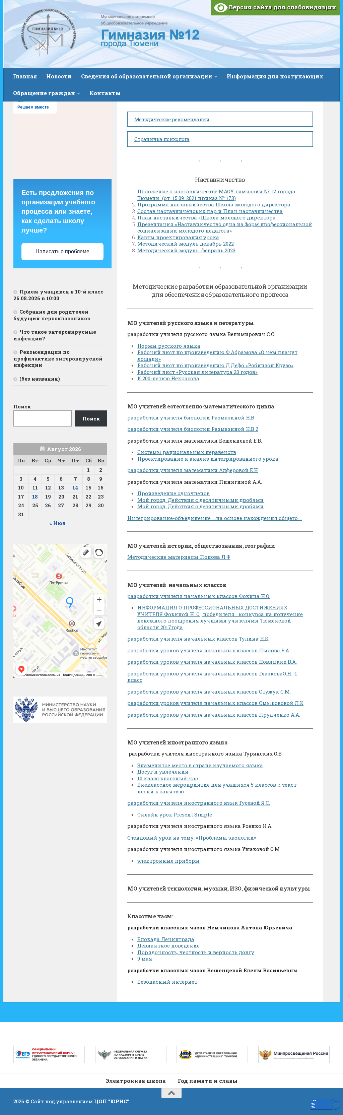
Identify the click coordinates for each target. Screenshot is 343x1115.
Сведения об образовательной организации (146, 76)
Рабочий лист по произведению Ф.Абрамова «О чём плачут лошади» (217, 355)
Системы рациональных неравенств (186, 452)
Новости (59, 76)
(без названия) (39, 378)
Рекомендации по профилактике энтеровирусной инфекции (57, 358)
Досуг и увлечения (162, 771)
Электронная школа (136, 1080)
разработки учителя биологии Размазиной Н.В (190, 417)
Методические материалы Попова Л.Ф (178, 556)
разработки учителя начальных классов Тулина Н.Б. (198, 638)
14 (75, 487)
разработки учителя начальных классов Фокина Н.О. (198, 596)
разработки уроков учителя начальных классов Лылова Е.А (208, 650)
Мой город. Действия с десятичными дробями (200, 500)
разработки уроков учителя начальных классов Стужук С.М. (209, 691)
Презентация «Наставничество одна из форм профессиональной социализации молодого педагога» (224, 227)
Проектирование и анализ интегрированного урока (207, 458)
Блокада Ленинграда (165, 939)
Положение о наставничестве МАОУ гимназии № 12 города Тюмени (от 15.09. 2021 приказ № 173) (216, 194)
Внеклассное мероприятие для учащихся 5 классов (206, 784)
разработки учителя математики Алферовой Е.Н (192, 470)
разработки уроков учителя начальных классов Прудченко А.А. (213, 714)
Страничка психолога (162, 139)
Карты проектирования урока (178, 237)
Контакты (105, 92)
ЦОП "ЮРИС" (111, 1101)
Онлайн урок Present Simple (174, 814)
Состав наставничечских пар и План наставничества (210, 211)
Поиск (22, 406)
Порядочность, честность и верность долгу (195, 952)
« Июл (58, 523)
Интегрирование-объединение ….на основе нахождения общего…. (214, 518)
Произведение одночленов (173, 493)
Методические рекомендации (172, 119)
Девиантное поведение (168, 945)
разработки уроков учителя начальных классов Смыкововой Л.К (215, 703)
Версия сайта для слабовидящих (281, 7)
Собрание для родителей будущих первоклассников (51, 315)
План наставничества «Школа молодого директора (206, 217)
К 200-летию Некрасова (168, 378)
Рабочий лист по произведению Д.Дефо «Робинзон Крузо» (215, 365)
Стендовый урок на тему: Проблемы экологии (191, 837)
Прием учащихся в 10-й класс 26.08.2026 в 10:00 (58, 295)
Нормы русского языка (168, 345)
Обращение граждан (44, 92)
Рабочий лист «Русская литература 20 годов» (197, 372)
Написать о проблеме (62, 251)
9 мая (144, 958)
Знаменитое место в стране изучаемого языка (200, 765)
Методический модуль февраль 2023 (186, 250)
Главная (25, 76)
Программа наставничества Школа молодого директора (213, 204)
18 (35, 496)
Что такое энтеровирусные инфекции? (54, 335)
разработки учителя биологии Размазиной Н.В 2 (192, 428)
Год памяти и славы (207, 1080)
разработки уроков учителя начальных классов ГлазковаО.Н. (209, 673)
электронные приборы (168, 860)
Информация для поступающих (275, 76)
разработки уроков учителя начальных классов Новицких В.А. (212, 661)
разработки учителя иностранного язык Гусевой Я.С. (198, 802)
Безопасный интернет (167, 981)
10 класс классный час (167, 778)
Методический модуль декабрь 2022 (185, 243)
